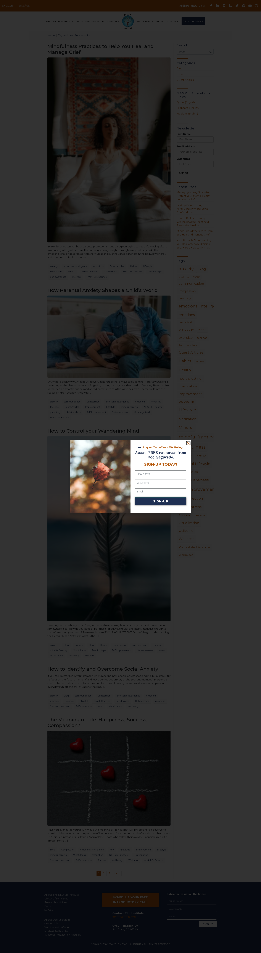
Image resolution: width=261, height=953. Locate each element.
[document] (130, 476)
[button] (188, 443)
